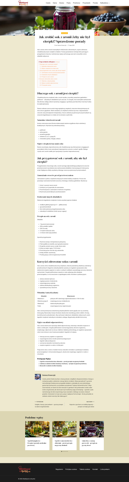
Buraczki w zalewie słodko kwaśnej (51, 366)
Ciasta (48, 3)
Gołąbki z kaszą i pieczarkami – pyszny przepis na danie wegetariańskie (49, 404)
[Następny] (100, 435)
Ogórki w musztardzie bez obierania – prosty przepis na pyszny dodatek (62, 361)
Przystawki (86, 3)
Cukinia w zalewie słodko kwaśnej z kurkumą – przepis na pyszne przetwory (63, 363)
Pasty (69, 3)
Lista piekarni (105, 469)
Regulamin (59, 469)
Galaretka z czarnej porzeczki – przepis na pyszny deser (89, 443)
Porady (95, 3)
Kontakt (95, 469)
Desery (61, 3)
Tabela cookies (84, 469)
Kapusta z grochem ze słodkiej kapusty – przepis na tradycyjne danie (82, 404)
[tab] (61, 451)
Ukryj (57, 62)
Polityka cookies (71, 469)
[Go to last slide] (28, 435)
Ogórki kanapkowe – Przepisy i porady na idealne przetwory (37, 443)
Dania (55, 3)
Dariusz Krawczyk (62, 45)
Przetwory (76, 3)
